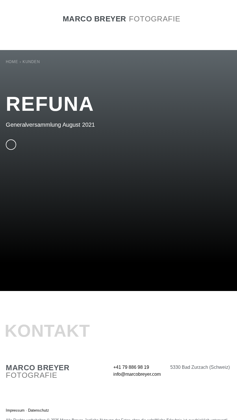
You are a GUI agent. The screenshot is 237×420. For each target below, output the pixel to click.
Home (12, 62)
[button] (118, 28)
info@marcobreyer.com (137, 374)
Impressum (15, 410)
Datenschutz (38, 410)
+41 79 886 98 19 (131, 367)
